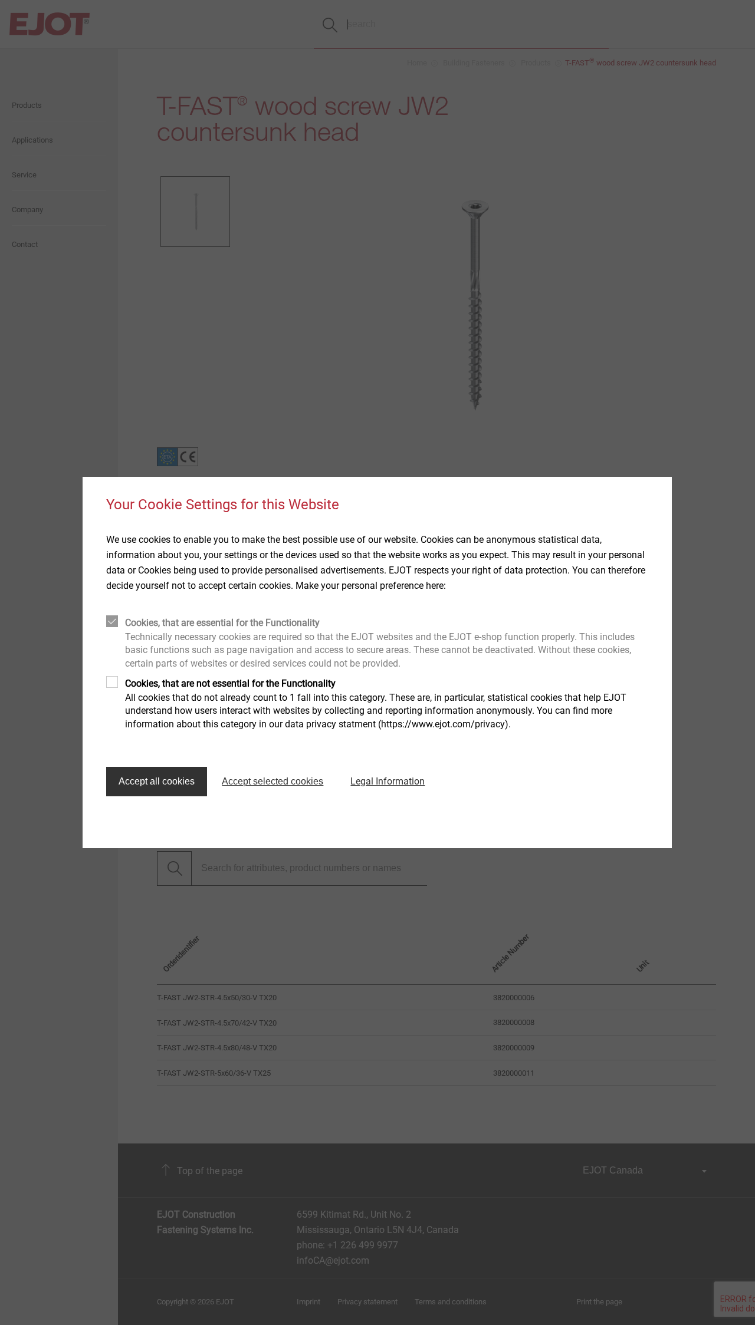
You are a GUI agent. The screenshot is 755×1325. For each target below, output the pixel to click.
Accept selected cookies (272, 781)
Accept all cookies (157, 781)
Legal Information (387, 781)
